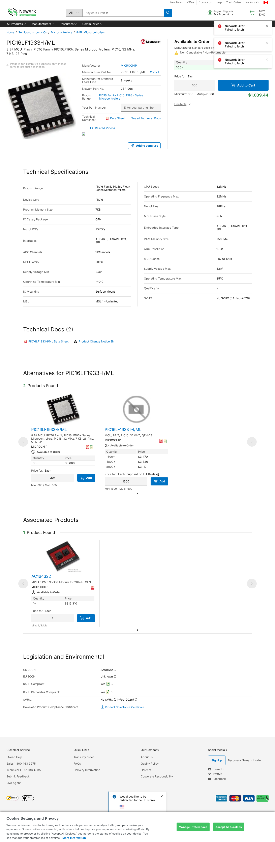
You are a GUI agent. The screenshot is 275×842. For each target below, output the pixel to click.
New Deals (176, 2)
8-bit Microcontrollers (90, 32)
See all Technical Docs (146, 118)
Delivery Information (87, 770)
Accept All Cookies (228, 826)
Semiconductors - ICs (32, 32)
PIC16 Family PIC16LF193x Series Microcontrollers (121, 97)
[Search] (168, 13)
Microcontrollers (61, 32)
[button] (16, 24)
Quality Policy (150, 763)
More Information (74, 837)
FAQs (77, 763)
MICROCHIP (129, 65)
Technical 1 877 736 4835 (23, 770)
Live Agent (13, 782)
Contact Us (205, 2)
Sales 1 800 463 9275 (21, 763)
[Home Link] (21, 12)
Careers (146, 770)
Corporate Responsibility (157, 776)
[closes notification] (267, 9)
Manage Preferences (193, 826)
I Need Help (14, 757)
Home (10, 32)
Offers (190, 2)
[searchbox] (123, 13)
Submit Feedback (18, 776)
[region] (137, 827)
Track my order (84, 757)
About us (147, 757)
